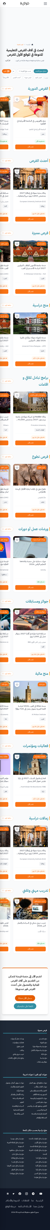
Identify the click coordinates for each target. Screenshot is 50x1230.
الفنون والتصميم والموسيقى (38, 1090)
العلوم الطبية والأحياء (17, 1086)
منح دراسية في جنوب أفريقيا (15, 1165)
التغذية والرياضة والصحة (39, 1114)
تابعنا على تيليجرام (25, 1006)
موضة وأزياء (20, 1090)
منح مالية (41, 673)
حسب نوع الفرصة (26, 71)
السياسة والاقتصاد (18, 1106)
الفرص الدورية (38, 88)
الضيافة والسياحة (18, 1098)
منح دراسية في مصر (41, 1162)
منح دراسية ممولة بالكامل (39, 1050)
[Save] (17, 99)
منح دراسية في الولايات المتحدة (38, 1138)
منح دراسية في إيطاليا (17, 1158)
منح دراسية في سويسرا (17, 1138)
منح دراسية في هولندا (40, 1177)
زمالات (22, 1050)
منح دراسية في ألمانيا (41, 1165)
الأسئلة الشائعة (24, 1206)
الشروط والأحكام (13, 1200)
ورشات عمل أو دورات (33, 529)
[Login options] (4, 3)
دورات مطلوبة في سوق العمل (38, 1083)
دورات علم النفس (41, 1102)
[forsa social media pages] (41, 1193)
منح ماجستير (43, 1038)
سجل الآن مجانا (25, 998)
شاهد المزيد (8, 88)
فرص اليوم (38, 77)
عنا (32, 1200)
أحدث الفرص (17, 77)
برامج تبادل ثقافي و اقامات (37, 395)
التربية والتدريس (42, 1110)
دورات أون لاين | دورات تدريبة (35, 1074)
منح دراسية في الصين (40, 1173)
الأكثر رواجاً (6, 77)
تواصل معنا (38, 1206)
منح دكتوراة (43, 1042)
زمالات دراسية (41, 171)
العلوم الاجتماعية (18, 1110)
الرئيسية (39, 1200)
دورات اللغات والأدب (40, 1086)
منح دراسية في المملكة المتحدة (38, 1146)
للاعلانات (25, 1200)
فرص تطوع (40, 456)
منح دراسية (41, 99)
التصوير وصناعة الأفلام (40, 1094)
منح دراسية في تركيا (41, 1169)
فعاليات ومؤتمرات (35, 746)
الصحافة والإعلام (41, 1117)
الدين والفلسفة (19, 1114)
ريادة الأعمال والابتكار (17, 1094)
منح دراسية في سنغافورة (16, 1150)
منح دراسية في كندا (41, 1158)
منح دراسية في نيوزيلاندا (17, 1173)
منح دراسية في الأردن (41, 1142)
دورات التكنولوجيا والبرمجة (38, 1098)
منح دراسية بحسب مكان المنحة (35, 1130)
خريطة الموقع (10, 1206)
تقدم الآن (30, 147)
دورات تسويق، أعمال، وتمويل (15, 1083)
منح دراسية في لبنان (18, 1154)
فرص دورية (28, 77)
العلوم (22, 1102)
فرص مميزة (40, 233)
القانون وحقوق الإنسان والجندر (37, 1106)
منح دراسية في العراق (17, 1169)
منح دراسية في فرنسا (18, 1162)
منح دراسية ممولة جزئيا (40, 1046)
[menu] (45, 3)
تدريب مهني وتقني (35, 890)
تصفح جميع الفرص (40, 71)
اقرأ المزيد (7, 60)
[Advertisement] (25, 1222)
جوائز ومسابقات (37, 601)
